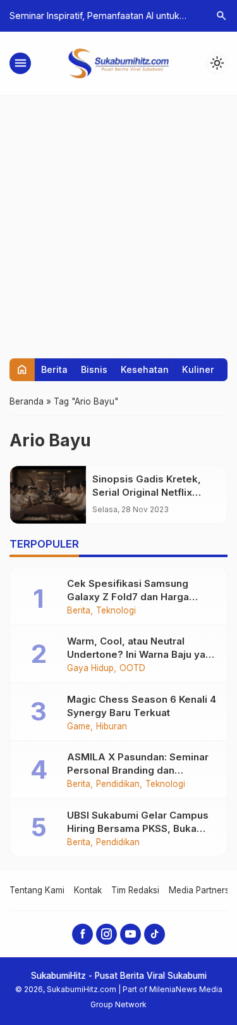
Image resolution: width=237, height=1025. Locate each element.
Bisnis (94, 369)
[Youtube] (130, 934)
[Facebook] (82, 934)
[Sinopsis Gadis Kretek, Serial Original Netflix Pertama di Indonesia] (48, 495)
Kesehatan (145, 369)
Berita (54, 369)
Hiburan (111, 726)
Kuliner (198, 369)
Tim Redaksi (135, 890)
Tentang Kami (36, 890)
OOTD (132, 668)
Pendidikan (118, 784)
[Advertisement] (118, 220)
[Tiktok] (154, 934)
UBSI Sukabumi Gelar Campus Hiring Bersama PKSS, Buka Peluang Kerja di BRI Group (138, 828)
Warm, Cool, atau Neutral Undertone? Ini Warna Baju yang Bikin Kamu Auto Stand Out (142, 654)
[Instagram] (106, 934)
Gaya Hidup (90, 668)
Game (78, 726)
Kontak (88, 890)
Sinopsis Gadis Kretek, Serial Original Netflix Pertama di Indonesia (146, 492)
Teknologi (116, 611)
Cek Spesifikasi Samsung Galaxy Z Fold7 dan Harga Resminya (128, 596)
